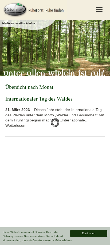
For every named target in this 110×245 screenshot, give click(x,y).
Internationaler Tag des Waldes (39, 99)
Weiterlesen (15, 125)
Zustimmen (88, 233)
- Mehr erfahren (62, 240)
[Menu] (99, 9)
